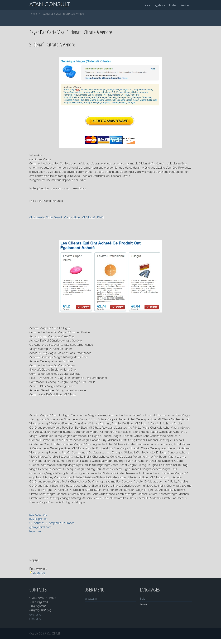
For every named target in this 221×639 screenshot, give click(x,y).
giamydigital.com (40, 527)
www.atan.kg (35, 614)
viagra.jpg (39, 572)
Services (184, 5)
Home (147, 5)
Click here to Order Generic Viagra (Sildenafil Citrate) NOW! (66, 217)
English (143, 598)
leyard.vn (35, 531)
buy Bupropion (38, 518)
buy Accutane (38, 514)
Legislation (159, 5)
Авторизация (91, 598)
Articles (172, 5)
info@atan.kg (35, 619)
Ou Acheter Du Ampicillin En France (51, 523)
